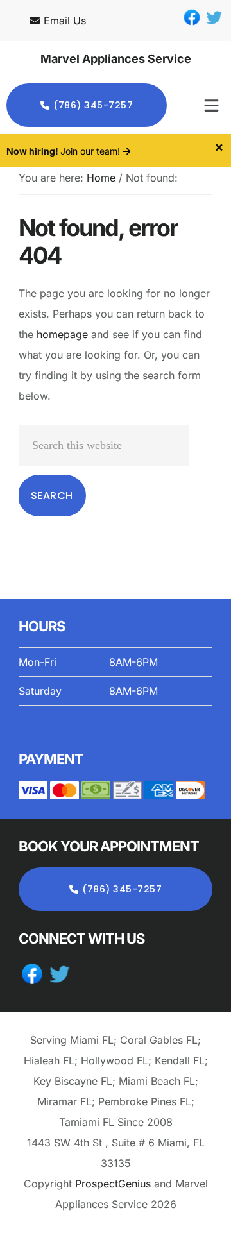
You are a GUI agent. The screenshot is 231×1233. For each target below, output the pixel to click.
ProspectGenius (113, 1183)
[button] (202, 105)
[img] (211, 106)
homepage (62, 334)
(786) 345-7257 (93, 105)
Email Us (65, 20)
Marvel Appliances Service (115, 58)
